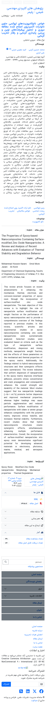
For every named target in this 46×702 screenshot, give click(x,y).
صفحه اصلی (36, 574)
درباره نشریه (37, 630)
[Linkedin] (28, 692)
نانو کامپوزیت (37, 221)
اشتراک (6, 684)
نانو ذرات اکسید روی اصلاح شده (17, 207)
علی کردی (40, 52)
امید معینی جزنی (19, 49)
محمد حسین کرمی (36, 49)
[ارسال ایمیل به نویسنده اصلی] (10, 49)
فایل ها (36, 492)
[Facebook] (41, 692)
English (6, 2)
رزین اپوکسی (39, 207)
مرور (40, 588)
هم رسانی (35, 518)
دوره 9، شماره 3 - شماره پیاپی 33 (14, 479)
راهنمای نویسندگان (34, 581)
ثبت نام (18, 2)
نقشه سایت (37, 647)
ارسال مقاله (37, 602)
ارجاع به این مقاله (32, 525)
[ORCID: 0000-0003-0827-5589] (7, 49)
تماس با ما (37, 617)
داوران (39, 610)
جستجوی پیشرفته (35, 566)
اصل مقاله (30, 503)
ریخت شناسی (38, 211)
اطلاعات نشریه (36, 595)
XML (36, 499)
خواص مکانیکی (23, 211)
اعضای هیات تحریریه (33, 634)
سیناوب (34, 700)
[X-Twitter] (35, 692)
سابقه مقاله (35, 511)
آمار (38, 532)
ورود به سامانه (29, 2)
